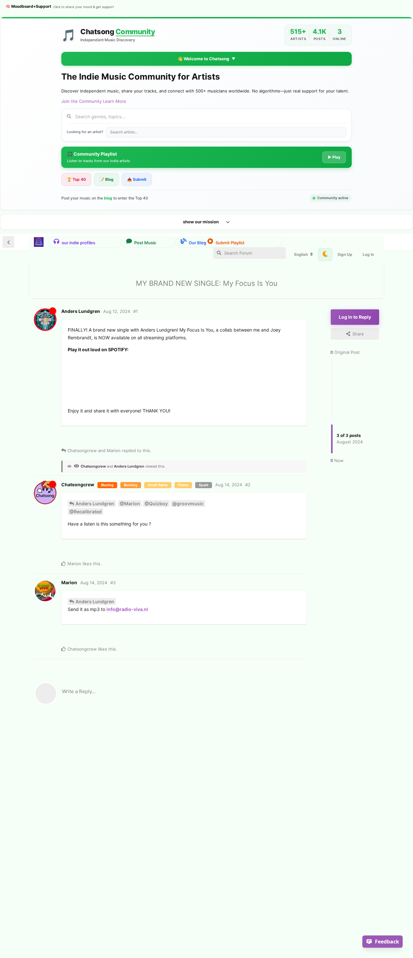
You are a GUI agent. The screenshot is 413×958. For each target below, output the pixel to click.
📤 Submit (136, 179)
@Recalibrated (85, 511)
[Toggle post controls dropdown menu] (161, 436)
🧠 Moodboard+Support (59, 6)
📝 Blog (106, 179)
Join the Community (81, 101)
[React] (134, 437)
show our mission (201, 221)
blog (108, 198)
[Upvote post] (76, 438)
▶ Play (334, 157)
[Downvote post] (89, 438)
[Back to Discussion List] (8, 242)
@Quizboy (156, 503)
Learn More (114, 101)
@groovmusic (188, 503)
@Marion (130, 503)
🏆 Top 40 (76, 179)
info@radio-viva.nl (127, 609)
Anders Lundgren (95, 503)
